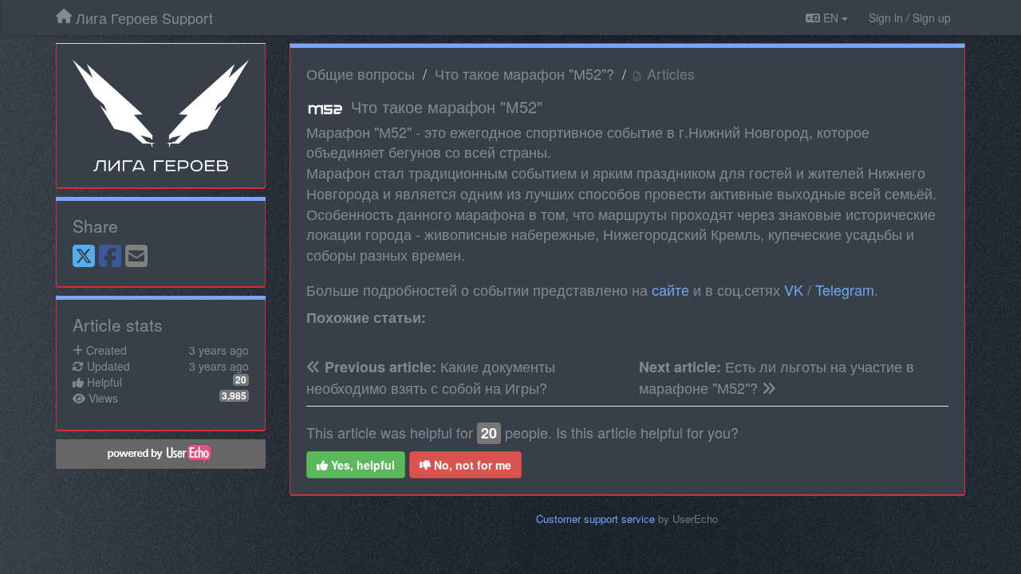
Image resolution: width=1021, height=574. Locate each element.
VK (793, 289)
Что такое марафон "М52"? (524, 73)
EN (831, 18)
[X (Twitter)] (84, 256)
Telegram (844, 289)
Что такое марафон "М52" (446, 106)
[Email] (136, 256)
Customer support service (595, 518)
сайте (670, 289)
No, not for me (471, 465)
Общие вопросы (360, 73)
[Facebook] (110, 256)
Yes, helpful (361, 465)
